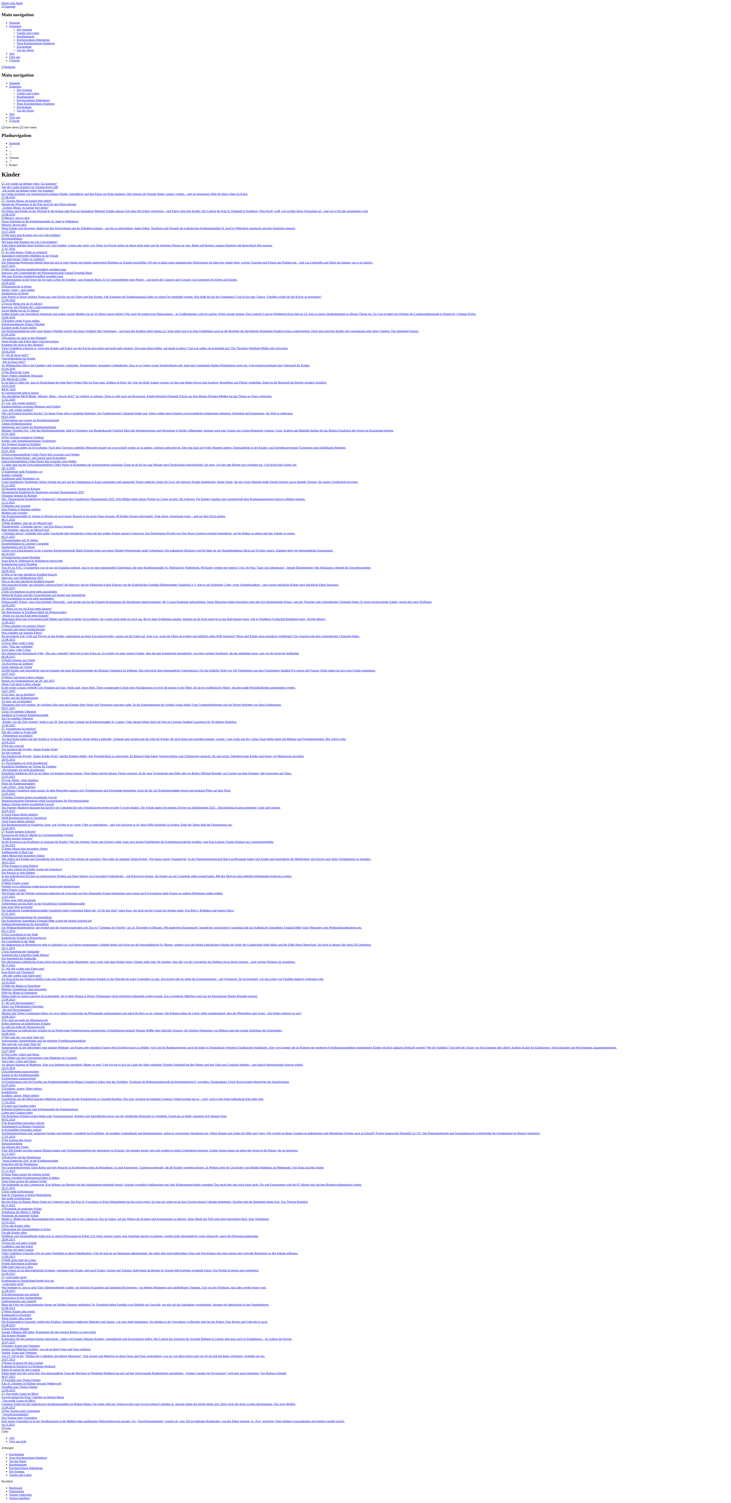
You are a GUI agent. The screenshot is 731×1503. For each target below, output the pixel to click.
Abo (11, 53)
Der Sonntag (24, 29)
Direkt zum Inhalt (12, 3)
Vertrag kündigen (19, 1498)
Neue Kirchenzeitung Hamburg (36, 43)
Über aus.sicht (17, 1441)
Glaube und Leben (28, 33)
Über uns (14, 57)
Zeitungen (15, 26)
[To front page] (6, 1428)
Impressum (15, 1487)
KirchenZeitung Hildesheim (26, 1468)
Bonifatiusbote (25, 36)
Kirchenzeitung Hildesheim (33, 40)
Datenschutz (16, 1491)
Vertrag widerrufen (20, 1494)
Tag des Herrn (25, 50)
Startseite (14, 22)
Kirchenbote (24, 46)
